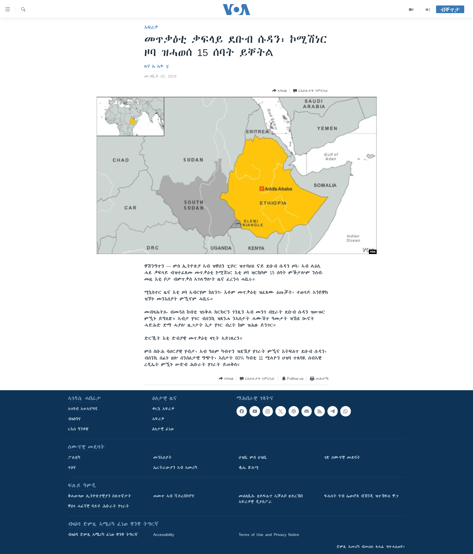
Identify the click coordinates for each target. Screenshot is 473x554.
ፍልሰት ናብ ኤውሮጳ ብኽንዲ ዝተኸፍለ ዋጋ (361, 496)
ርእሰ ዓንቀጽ (78, 429)
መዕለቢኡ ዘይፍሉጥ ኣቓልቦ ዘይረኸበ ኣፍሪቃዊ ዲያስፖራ (271, 499)
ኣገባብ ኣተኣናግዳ (83, 408)
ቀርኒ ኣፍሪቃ (163, 408)
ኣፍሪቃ (151, 27)
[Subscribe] (306, 411)
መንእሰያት (162, 457)
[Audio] (428, 9)
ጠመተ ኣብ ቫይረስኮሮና (173, 496)
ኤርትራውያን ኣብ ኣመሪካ (175, 467)
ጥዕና (72, 467)
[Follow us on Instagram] (268, 411)
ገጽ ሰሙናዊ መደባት (342, 457)
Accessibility (163, 534)
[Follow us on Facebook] (241, 411)
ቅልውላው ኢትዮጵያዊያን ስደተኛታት (99, 496)
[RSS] (319, 411)
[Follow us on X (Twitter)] (280, 411)
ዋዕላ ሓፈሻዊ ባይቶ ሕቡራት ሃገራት (98, 506)
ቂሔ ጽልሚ (249, 467)
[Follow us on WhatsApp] (345, 411)
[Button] (279, 90)
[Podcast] (294, 411)
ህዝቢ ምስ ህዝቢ (253, 457)
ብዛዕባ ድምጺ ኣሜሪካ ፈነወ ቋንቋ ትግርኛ (103, 534)
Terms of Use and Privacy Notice (269, 534)
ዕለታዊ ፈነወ (163, 429)
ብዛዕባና (74, 418)
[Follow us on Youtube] (254, 411)
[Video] (411, 9)
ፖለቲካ (74, 457)
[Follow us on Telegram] (332, 411)
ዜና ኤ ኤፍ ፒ (156, 66)
